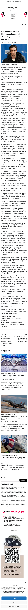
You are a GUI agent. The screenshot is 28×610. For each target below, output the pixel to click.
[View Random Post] (22, 24)
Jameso (3, 324)
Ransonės (4, 326)
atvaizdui (8, 322)
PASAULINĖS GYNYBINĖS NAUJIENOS (9, 373)
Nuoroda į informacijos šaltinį (9, 316)
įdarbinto (13, 322)
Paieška (3, 478)
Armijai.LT (14, 7)
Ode (16, 324)
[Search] (25, 24)
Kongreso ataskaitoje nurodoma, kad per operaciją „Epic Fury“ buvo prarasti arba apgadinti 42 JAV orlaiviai (14, 418)
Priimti (14, 598)
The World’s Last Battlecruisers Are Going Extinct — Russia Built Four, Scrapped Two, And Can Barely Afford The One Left (13, 497)
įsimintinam (19, 322)
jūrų (14, 324)
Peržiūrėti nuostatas (14, 606)
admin (2, 379)
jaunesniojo (9, 324)
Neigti (14, 602)
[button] (26, 583)
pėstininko (21, 324)
